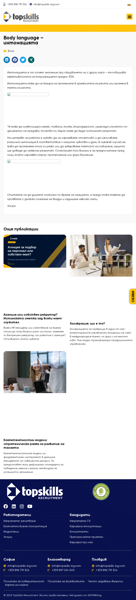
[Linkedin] (14, 506)
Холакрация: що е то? (87, 323)
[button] (129, 17)
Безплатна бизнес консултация (25, 526)
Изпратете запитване (20, 521)
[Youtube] (29, 506)
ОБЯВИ (133, 296)
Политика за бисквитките (66, 581)
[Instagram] (21, 506)
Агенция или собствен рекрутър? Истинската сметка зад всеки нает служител (33, 318)
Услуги (8, 537)
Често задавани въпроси (105, 581)
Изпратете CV (80, 521)
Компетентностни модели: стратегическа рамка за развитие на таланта (34, 444)
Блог (11, 51)
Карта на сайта (16, 585)
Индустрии (11, 531)
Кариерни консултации (85, 526)
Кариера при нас (81, 542)
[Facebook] (6, 506)
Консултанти (79, 531)
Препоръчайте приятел (86, 537)
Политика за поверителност (24, 581)
